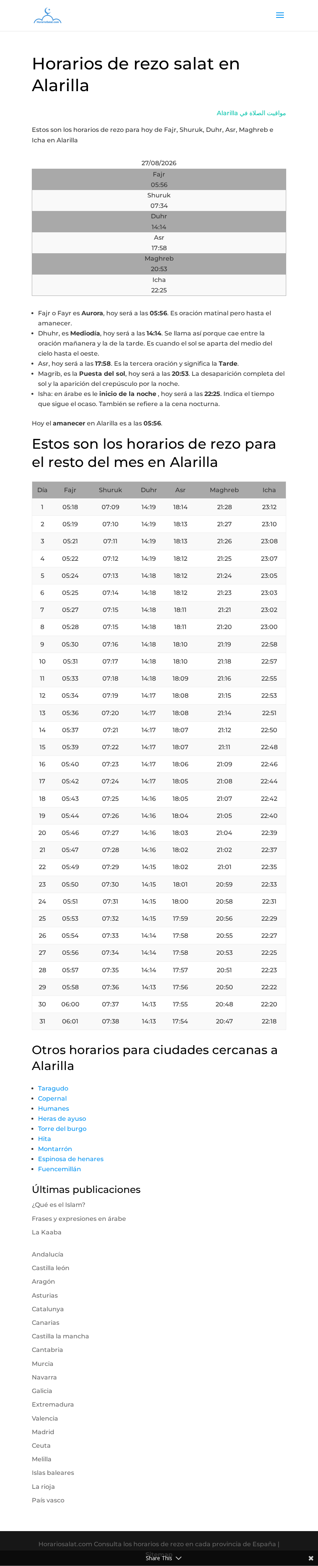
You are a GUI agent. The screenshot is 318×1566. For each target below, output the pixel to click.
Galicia (42, 1391)
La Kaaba (47, 1232)
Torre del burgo (62, 1128)
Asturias (45, 1295)
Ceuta (41, 1445)
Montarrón (55, 1149)
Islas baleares (53, 1472)
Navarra (44, 1377)
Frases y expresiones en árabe (79, 1218)
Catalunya (48, 1309)
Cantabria (47, 1349)
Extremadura (53, 1404)
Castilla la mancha (60, 1336)
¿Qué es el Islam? (58, 1204)
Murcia (43, 1363)
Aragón (43, 1281)
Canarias (45, 1322)
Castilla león (50, 1268)
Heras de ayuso (62, 1118)
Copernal (52, 1098)
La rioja (43, 1486)
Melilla (42, 1459)
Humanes (53, 1108)
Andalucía (48, 1254)
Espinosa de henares (71, 1159)
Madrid (43, 1432)
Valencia (45, 1418)
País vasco (48, 1500)
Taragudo (53, 1088)
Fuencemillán (59, 1169)
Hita (44, 1139)
